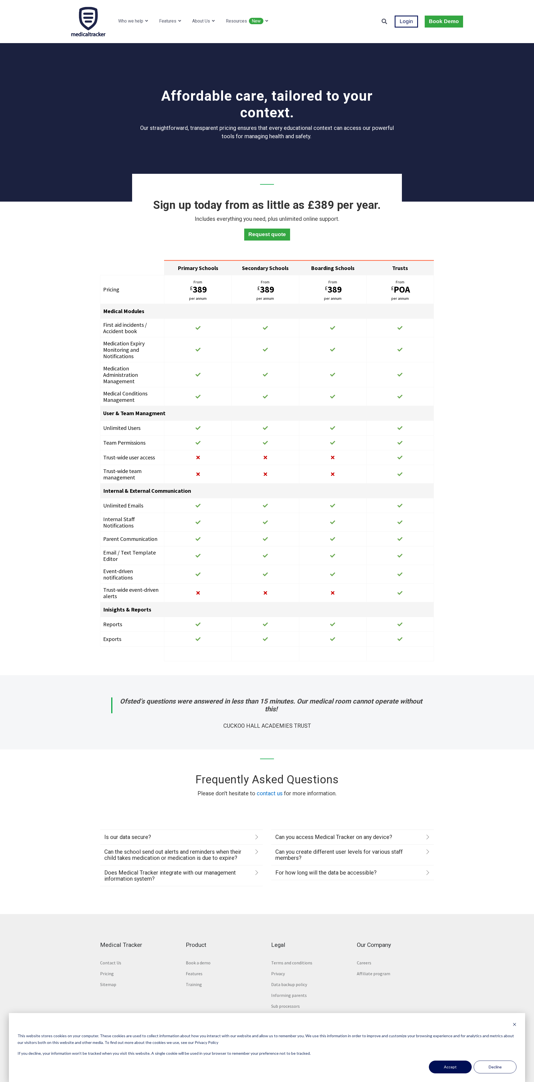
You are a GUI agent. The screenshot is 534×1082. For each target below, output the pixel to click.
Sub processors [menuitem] (285, 1006)
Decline (495, 1066)
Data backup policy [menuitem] (289, 984)
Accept (450, 1066)
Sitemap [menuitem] (108, 984)
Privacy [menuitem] (278, 973)
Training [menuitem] (194, 984)
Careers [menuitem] (364, 962)
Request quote (267, 234)
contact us (270, 793)
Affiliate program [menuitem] (373, 973)
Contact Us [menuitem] (110, 962)
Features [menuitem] (194, 973)
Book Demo (444, 21)
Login (406, 21)
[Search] (384, 22)
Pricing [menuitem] (107, 973)
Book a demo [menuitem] (198, 962)
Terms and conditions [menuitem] (291, 962)
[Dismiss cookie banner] (514, 1025)
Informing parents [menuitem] (289, 995)
